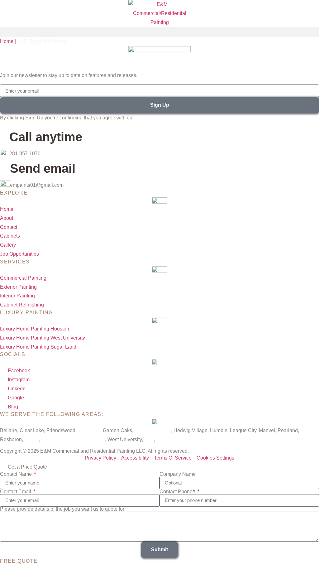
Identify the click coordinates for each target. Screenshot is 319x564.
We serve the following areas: (51, 414)
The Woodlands (87, 439)
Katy (149, 439)
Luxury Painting (26, 312)
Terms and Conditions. (160, 117)
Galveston (89, 430)
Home (6, 41)
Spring (31, 439)
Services (15, 261)
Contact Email (16, 491)
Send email (42, 168)
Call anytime (45, 137)
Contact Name (16, 474)
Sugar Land (54, 439)
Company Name (178, 474)
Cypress (165, 439)
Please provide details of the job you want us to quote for (62, 509)
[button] (159, 32)
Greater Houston (153, 430)
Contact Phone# (178, 491)
